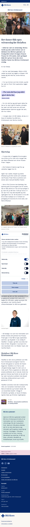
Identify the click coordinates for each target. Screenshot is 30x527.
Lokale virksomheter (6, 472)
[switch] (26, 264)
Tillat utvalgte (15, 287)
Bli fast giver (4, 474)
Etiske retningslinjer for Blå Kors (9, 479)
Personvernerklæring (6, 521)
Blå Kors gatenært (9, 411)
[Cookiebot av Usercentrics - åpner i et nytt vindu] (22, 234)
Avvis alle (15, 291)
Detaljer (24, 278)
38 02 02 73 (4, 488)
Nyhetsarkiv (4, 467)
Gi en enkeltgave (5, 477)
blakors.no (3, 1)
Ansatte (3, 470)
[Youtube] (8, 463)
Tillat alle (15, 283)
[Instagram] (5, 463)
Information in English (6, 523)
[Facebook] (2, 463)
